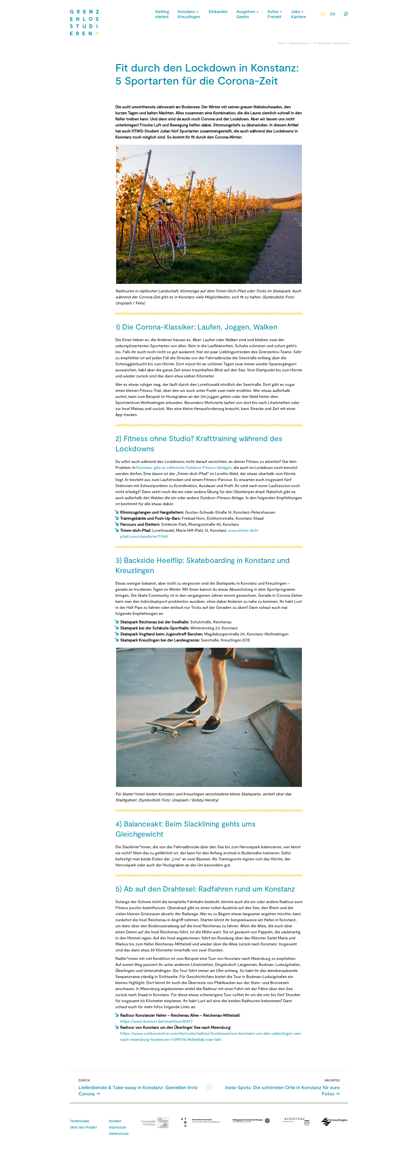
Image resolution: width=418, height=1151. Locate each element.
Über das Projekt (83, 1127)
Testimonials (79, 1121)
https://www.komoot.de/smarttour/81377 (156, 1021)
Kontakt (115, 1121)
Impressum (117, 1127)
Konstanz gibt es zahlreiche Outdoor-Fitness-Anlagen (183, 467)
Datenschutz (119, 1133)
